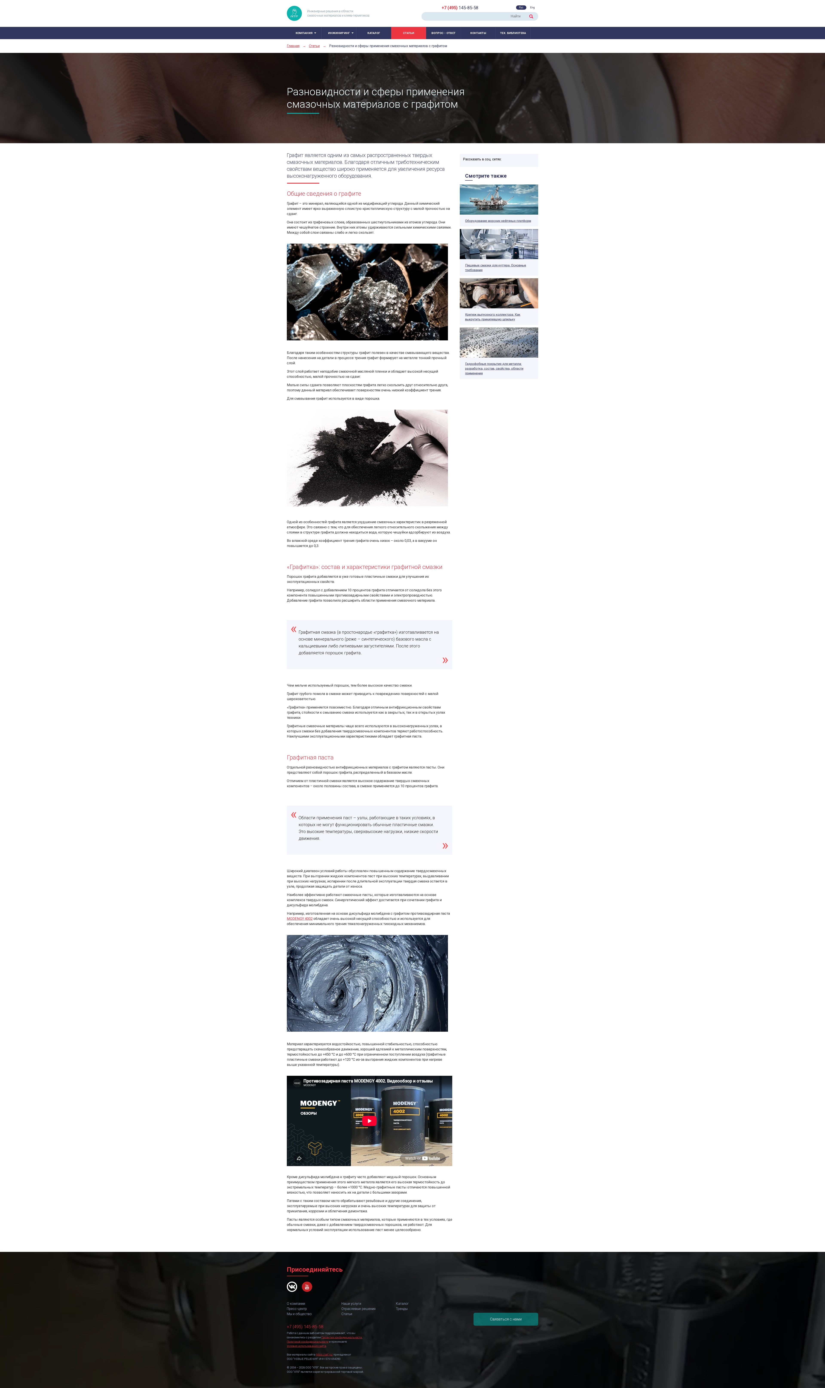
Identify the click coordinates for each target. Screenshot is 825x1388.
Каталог (373, 33)
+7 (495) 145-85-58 (305, 1326)
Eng (532, 7)
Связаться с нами (506, 1319)
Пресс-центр (297, 1309)
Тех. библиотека (513, 33)
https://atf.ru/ (324, 1354)
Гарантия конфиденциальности (341, 1337)
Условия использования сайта (306, 1346)
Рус (521, 7)
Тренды (402, 1309)
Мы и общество (299, 1314)
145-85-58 (460, 7)
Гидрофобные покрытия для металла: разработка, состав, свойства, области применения (494, 368)
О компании (296, 1304)
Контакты (478, 33)
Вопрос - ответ (443, 33)
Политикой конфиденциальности (307, 1341)
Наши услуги (351, 1304)
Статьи (408, 33)
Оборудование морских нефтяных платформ (498, 221)
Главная (293, 46)
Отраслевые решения (358, 1309)
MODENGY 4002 (300, 919)
